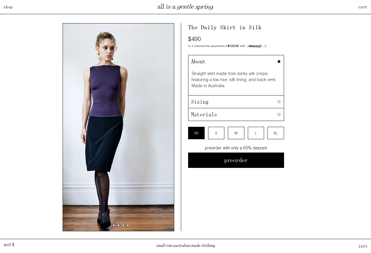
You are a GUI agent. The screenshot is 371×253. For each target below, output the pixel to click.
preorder (236, 160)
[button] (109, 225)
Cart (363, 7)
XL (276, 133)
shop (8, 7)
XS (196, 133)
